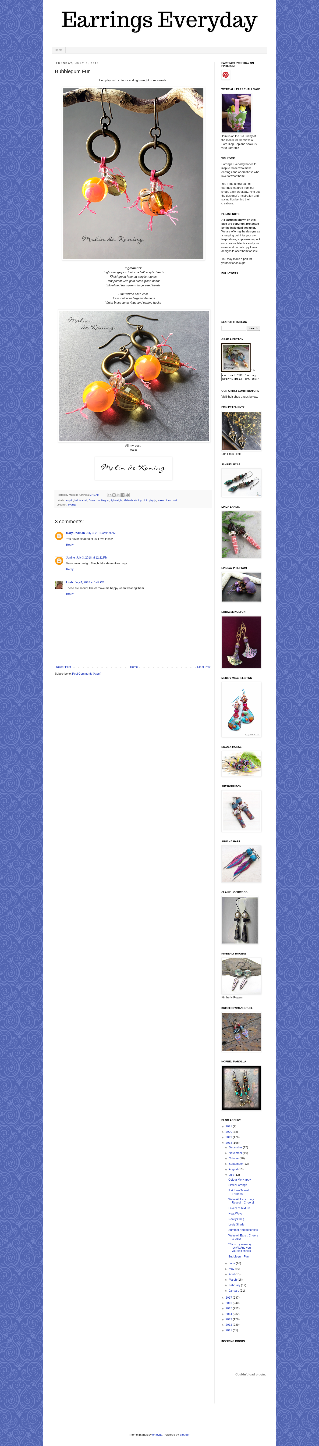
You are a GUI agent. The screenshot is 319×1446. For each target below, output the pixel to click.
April (232, 1274)
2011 (229, 1330)
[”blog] (236, 370)
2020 (229, 1131)
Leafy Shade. (236, 1224)
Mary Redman (75, 533)
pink (145, 500)
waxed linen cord (167, 500)
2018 (229, 1142)
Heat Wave (235, 1213)
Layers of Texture (239, 1208)
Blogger (184, 1434)
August (233, 1169)
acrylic (69, 500)
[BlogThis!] (114, 495)
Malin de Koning (133, 500)
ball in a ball (80, 500)
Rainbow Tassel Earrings (238, 1192)
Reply (70, 544)
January (234, 1290)
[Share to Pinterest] (127, 495)
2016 (229, 1303)
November (236, 1153)
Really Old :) (236, 1219)
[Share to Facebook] (123, 495)
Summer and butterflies (243, 1230)
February (235, 1285)
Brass (92, 500)
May (232, 1269)
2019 (229, 1137)
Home (59, 50)
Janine (70, 557)
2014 (229, 1314)
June (232, 1263)
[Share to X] (118, 495)
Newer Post (63, 667)
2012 (229, 1324)
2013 (229, 1319)
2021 (229, 1126)
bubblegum (103, 500)
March (233, 1279)
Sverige (72, 504)
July (232, 1174)
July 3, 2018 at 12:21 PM (91, 557)
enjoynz (157, 1434)
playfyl (152, 500)
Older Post (203, 667)
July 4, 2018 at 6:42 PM (89, 582)
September (236, 1163)
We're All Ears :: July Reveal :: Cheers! (241, 1201)
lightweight (116, 500)
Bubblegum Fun (238, 1256)
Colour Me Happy (239, 1179)
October (234, 1158)
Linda (69, 582)
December (236, 1147)
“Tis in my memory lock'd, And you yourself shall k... (240, 1248)
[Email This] (109, 495)
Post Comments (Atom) (86, 673)
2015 (229, 1308)
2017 (229, 1297)
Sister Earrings (237, 1185)
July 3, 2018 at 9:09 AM (101, 533)
